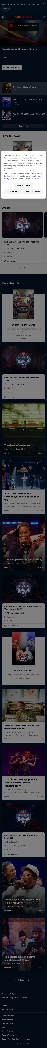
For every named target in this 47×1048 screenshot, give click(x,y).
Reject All (13, 191)
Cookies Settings (23, 185)
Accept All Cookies (33, 191)
